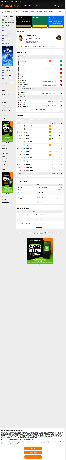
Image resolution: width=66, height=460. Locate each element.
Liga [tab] (20, 120)
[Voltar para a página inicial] (11, 5)
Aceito (33, 448)
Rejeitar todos (33, 452)
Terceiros (40, 437)
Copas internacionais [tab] (42, 120)
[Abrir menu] (62, 5)
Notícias (27, 46)
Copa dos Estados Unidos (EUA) (28, 88)
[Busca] (55, 5)
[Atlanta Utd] (58, 38)
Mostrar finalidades (33, 457)
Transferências (36, 46)
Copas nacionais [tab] (28, 120)
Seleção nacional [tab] (56, 120)
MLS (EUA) (22, 56)
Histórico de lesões (49, 46)
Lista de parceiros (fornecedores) (9, 443)
